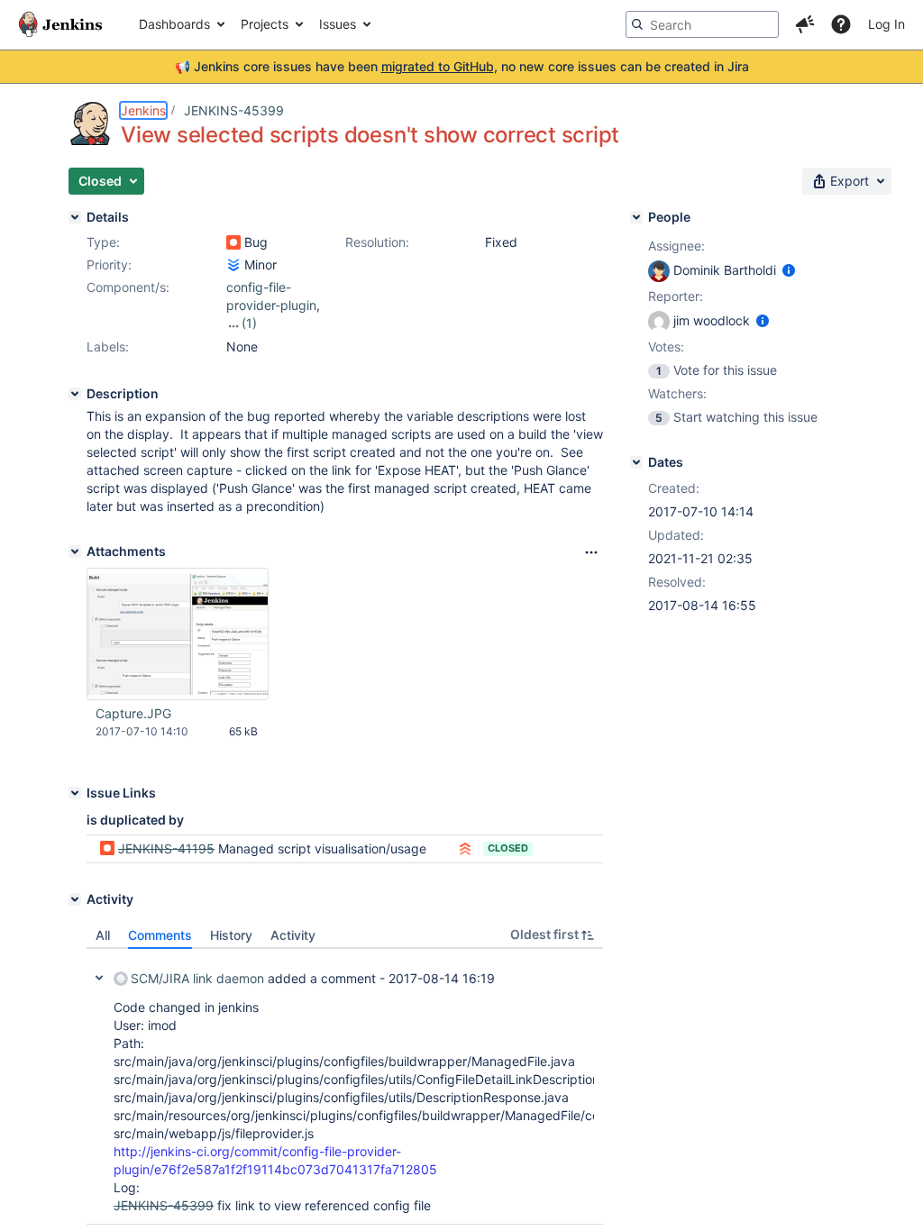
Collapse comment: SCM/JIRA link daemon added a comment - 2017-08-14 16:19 (99, 978)
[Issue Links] (75, 793)
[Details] (75, 217)
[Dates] (636, 462)
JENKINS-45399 (234, 110)
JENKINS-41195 (166, 848)
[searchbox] (702, 24)
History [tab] (231, 935)
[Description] (75, 394)
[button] (804, 24)
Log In (886, 24)
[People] (636, 217)
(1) (249, 323)
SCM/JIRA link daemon (197, 978)
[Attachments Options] (591, 552)
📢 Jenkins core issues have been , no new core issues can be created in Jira (462, 66)
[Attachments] (75, 551)
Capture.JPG (133, 713)
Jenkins (143, 110)
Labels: (108, 346)
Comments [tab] (160, 935)
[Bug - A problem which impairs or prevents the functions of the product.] (233, 242)
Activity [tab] (292, 935)
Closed (508, 848)
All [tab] (103, 935)
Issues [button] (337, 24)
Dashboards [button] (174, 24)
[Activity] (75, 899)
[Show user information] (788, 270)
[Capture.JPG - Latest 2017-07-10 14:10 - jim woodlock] (177, 634)
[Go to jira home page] (60, 24)
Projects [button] (264, 24)
